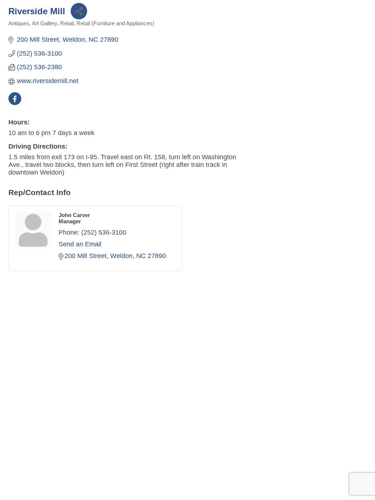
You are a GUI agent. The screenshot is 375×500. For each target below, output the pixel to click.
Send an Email (80, 244)
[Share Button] (79, 11)
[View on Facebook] (14, 103)
